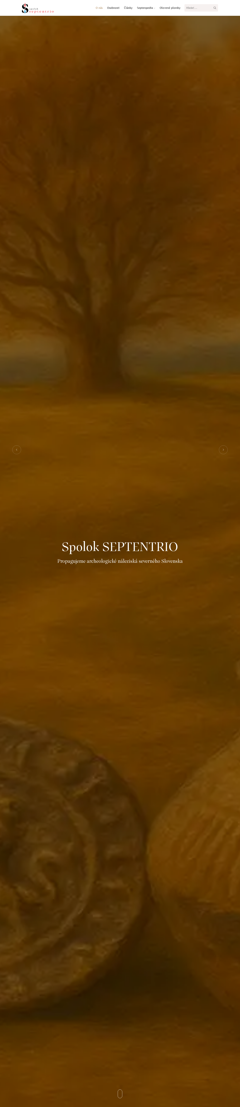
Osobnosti (113, 7)
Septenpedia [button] (145, 7)
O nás (99, 7)
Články (128, 7)
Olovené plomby (170, 7)
